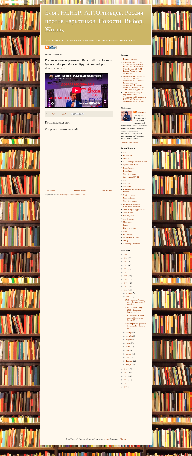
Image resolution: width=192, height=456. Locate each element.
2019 (126, 279)
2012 (126, 379)
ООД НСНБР (128, 212)
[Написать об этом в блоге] (75, 114)
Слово (125, 231)
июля (128, 343)
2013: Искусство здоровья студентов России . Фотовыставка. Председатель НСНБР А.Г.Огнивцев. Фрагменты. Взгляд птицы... (134, 96)
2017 (126, 286)
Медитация (127, 222)
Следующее (50, 190)
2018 (126, 283)
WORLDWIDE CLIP (131, 237)
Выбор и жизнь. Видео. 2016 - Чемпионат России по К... (134, 309)
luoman (106, 439)
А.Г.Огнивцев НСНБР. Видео (135, 161)
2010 (126, 387)
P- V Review (128, 234)
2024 (126, 261)
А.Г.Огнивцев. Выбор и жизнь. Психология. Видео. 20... (134, 317)
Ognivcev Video (129, 195)
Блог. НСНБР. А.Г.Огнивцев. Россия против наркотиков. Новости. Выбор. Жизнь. (94, 20)
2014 (126, 372)
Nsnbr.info (127, 180)
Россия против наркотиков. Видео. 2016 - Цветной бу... (136, 325)
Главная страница (79, 190)
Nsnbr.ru (126, 152)
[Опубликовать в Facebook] (80, 114)
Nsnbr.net (126, 183)
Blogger (123, 439)
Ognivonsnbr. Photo (130, 164)
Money (125, 240)
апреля (129, 354)
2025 (126, 258)
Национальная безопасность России (134, 190)
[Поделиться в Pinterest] (82, 114)
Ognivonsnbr (141, 112)
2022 (126, 268)
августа (129, 339)
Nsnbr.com (127, 186)
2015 (126, 369)
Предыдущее (107, 190)
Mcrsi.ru (126, 158)
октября (129, 332)
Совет (125, 225)
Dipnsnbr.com (128, 168)
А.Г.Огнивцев (128, 219)
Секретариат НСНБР (131, 177)
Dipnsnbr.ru (127, 171)
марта (128, 357)
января (129, 364)
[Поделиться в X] (77, 114)
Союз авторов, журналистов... (135, 209)
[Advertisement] (64, 413)
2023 (126, 265)
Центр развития (129, 228)
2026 (126, 254)
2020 (126, 275)
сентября (129, 336)
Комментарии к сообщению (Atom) (72, 194)
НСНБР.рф (127, 155)
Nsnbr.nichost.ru (129, 198)
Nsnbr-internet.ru (129, 174)
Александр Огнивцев (131, 243)
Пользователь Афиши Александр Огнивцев (131, 205)
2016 (126, 290)
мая (127, 350)
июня (128, 346)
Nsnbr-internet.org (130, 201)
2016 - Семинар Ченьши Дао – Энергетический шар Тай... (135, 302)
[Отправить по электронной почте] (72, 114)
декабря (129, 293)
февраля (129, 361)
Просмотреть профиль (129, 142)
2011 (126, 383)
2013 (126, 376)
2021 (126, 272)
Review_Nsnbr (128, 215)
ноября (129, 296)
